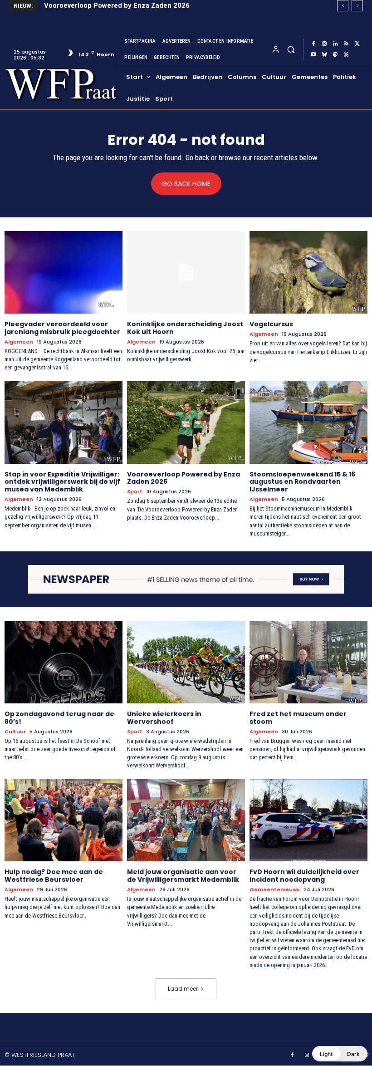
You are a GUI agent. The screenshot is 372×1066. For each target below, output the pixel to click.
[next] (357, 5)
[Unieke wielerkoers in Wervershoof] (186, 662)
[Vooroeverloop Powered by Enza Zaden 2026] (186, 422)
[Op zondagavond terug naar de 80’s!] (63, 662)
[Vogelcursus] (308, 272)
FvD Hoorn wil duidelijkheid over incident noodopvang (304, 875)
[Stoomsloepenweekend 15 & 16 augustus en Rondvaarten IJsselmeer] (308, 422)
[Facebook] (313, 44)
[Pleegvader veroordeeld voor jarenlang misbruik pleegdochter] (63, 272)
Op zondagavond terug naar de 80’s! (59, 717)
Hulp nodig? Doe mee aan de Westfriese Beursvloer (54, 875)
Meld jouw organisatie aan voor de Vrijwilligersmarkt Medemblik (183, 875)
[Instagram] (324, 44)
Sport (134, 492)
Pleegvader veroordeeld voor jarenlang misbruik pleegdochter (62, 327)
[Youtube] (313, 54)
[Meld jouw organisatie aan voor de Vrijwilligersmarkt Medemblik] (186, 820)
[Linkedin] (335, 44)
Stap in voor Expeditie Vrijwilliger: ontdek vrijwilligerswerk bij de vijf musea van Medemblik (62, 482)
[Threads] (346, 54)
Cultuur (15, 732)
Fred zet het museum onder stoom (298, 717)
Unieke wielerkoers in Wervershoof (164, 717)
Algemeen (19, 342)
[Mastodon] (335, 54)
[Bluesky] (324, 54)
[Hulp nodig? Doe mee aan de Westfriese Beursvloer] (63, 820)
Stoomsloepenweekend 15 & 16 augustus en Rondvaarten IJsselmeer (302, 482)
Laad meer (183, 988)
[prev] (342, 5)
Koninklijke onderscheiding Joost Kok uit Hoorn (185, 327)
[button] (290, 49)
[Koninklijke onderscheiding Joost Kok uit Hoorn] (186, 272)
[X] (357, 44)
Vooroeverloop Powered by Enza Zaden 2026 (117, 5)
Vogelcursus (271, 324)
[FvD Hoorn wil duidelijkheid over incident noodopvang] (308, 820)
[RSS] (346, 44)
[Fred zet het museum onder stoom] (308, 662)
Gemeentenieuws (275, 890)
